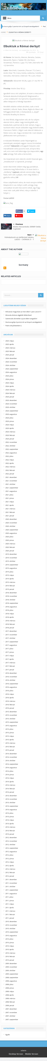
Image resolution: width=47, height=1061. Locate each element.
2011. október (10, 886)
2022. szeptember (11, 449)
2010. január (9, 960)
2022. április (9, 463)
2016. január (9, 708)
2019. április (9, 579)
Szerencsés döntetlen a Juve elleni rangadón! (21, 319)
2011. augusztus (11, 893)
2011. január (9, 918)
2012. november (11, 841)
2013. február (10, 831)
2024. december (11, 358)
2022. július (9, 456)
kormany (15, 50)
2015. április (9, 740)
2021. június (9, 498)
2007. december (11, 1009)
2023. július (9, 418)
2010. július (9, 939)
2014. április (9, 781)
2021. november (11, 481)
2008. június (9, 988)
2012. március (10, 869)
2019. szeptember (11, 565)
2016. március (10, 701)
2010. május (9, 946)
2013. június (9, 816)
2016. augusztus (11, 687)
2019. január (9, 589)
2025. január (9, 355)
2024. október (10, 365)
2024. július (9, 376)
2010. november (11, 925)
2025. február (10, 351)
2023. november (11, 404)
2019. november (11, 558)
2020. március (10, 544)
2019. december (11, 554)
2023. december (11, 400)
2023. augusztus (11, 414)
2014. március (10, 785)
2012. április (9, 865)
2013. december (11, 796)
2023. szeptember (11, 411)
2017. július (9, 648)
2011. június (9, 900)
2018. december (11, 593)
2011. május (9, 904)
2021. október (10, 484)
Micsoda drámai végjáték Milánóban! (18, 315)
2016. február (10, 705)
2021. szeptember (11, 488)
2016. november (11, 677)
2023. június (9, 421)
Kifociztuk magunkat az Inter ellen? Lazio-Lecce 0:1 (23, 312)
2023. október (10, 407)
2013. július (9, 813)
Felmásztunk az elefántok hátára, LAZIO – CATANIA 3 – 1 (19, 238)
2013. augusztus (11, 809)
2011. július (9, 897)
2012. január (9, 876)
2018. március (10, 621)
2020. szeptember (11, 530)
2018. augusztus (11, 607)
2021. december (11, 477)
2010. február (10, 956)
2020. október (10, 526)
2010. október (10, 928)
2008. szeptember (11, 977)
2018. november (11, 596)
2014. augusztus (11, 767)
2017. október (10, 638)
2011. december (11, 879)
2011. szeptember (11, 890)
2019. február (10, 586)
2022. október (10, 446)
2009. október (10, 970)
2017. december (11, 631)
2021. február (10, 512)
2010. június (9, 942)
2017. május (9, 656)
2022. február (10, 470)
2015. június (9, 732)
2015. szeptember (11, 722)
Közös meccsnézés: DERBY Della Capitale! (27, 227)
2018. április (9, 617)
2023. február (10, 435)
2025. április (9, 344)
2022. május (9, 460)
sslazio (23, 1050)
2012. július (9, 855)
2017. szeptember (11, 642)
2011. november (11, 883)
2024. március (10, 390)
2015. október (10, 719)
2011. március (10, 911)
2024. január (9, 397)
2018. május (9, 614)
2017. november (11, 635)
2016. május (9, 694)
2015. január (9, 750)
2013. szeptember (11, 806)
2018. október (10, 600)
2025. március (10, 348)
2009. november (11, 967)
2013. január (9, 834)
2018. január (9, 628)
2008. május (9, 991)
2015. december (11, 712)
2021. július (9, 495)
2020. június (9, 540)
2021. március (10, 509)
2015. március (10, 743)
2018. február (10, 624)
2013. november (11, 799)
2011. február (10, 914)
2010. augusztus (11, 935)
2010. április (9, 949)
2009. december (11, 963)
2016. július (9, 690)
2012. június (9, 858)
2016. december (11, 673)
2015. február (10, 747)
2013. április (9, 823)
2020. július (9, 537)
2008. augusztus (11, 981)
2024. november (11, 362)
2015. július (9, 729)
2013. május (9, 820)
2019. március (10, 582)
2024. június (9, 379)
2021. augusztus (11, 491)
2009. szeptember (11, 974)
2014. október (10, 760)
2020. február (10, 547)
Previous (19, 224)
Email (42, 52)
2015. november (11, 715)
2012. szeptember (11, 848)
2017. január (9, 670)
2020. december (11, 519)
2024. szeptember (11, 369)
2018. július (9, 610)
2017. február (10, 666)
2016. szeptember (11, 684)
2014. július (9, 771)
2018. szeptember (11, 603)
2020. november (11, 523)
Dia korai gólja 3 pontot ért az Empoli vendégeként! (23, 322)
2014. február (10, 789)
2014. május (9, 778)
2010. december (11, 921)
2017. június (9, 652)
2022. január (9, 474)
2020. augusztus (11, 533)
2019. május (9, 575)
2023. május (9, 425)
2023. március (10, 432)
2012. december (11, 837)
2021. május (9, 502)
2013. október (10, 802)
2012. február (10, 872)
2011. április (9, 907)
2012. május (9, 862)
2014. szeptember (11, 764)
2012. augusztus (11, 851)
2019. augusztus (11, 568)
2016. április (9, 698)
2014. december (11, 754)
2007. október (10, 1016)
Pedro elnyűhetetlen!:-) (13, 326)
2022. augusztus (11, 453)
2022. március (10, 467)
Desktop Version (16, 1054)
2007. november (11, 1012)
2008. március (10, 998)
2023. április (9, 428)
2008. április (9, 995)
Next (29, 235)
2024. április (9, 386)
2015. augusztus (11, 725)
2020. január (9, 551)
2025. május (9, 341)
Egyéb (7, 1035)
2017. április (9, 659)
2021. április (9, 505)
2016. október (10, 680)
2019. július (9, 572)
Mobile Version (31, 1054)
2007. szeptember (11, 1019)
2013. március (10, 827)
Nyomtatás (32, 52)
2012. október (10, 844)
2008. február (10, 1002)
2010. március (10, 953)
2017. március (10, 663)
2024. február (10, 393)
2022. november (11, 442)
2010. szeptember (11, 932)
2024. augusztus (11, 372)
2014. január (9, 792)
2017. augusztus (11, 645)
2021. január (9, 516)
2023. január (9, 439)
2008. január (9, 1005)
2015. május (9, 736)
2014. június (9, 774)
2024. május (9, 383)
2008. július (9, 984)
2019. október (10, 561)
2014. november (11, 757)
